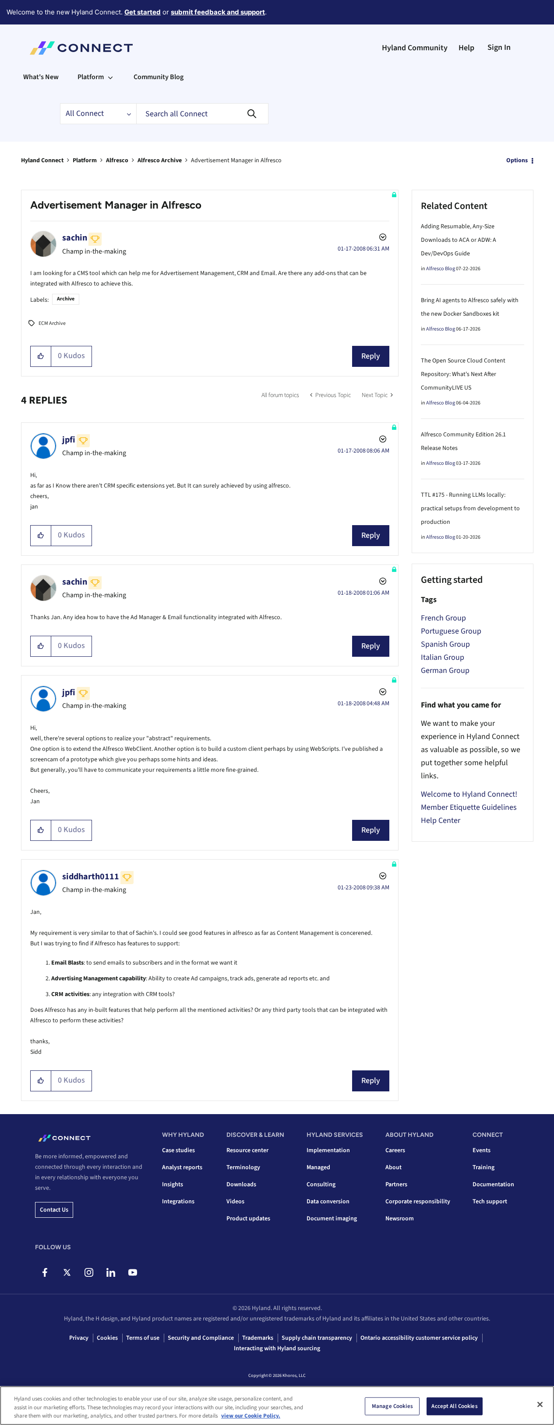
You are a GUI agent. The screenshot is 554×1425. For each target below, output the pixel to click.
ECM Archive (52, 323)
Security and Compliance (201, 1338)
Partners (396, 1184)
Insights (172, 1184)
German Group (445, 670)
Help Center (440, 820)
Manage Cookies (392, 1406)
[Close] (540, 1404)
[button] (41, 356)
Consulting (321, 1184)
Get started (142, 12)
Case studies (178, 1150)
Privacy (78, 1338)
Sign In (499, 47)
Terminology (243, 1167)
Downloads (241, 1184)
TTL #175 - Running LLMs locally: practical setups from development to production (470, 508)
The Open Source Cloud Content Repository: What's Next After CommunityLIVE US (463, 374)
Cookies (107, 1338)
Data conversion (328, 1201)
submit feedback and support (218, 12)
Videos (235, 1201)
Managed (318, 1167)
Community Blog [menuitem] (158, 77)
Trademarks (257, 1338)
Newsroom (399, 1218)
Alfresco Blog (440, 268)
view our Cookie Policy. (250, 1416)
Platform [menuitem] (91, 77)
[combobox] (202, 113)
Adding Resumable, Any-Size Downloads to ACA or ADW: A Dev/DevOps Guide (458, 240)
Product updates (248, 1218)
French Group (443, 618)
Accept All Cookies (454, 1406)
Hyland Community (415, 47)
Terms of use (142, 1338)
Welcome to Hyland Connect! (469, 794)
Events (481, 1150)
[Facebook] (45, 1272)
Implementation (328, 1150)
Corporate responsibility (417, 1201)
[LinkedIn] (110, 1272)
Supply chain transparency (317, 1338)
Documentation (493, 1184)
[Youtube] (132, 1272)
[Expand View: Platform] (110, 77)
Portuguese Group (451, 631)
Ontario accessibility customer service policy (419, 1338)
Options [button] (517, 160)
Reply (370, 356)
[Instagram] (89, 1272)
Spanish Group (445, 644)
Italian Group (442, 657)
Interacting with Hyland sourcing (277, 1348)
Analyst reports (182, 1167)
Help (466, 47)
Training (483, 1167)
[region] (277, 1405)
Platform (85, 160)
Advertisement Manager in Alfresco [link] (236, 160)
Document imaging (332, 1218)
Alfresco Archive (160, 160)
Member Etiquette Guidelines (469, 807)
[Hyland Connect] (81, 48)
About (393, 1167)
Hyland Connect (42, 160)
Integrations (178, 1201)
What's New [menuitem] (41, 77)
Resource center (247, 1150)
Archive (65, 299)
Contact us (54, 1210)
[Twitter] (67, 1272)
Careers (395, 1150)
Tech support (490, 1201)
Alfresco (117, 160)
